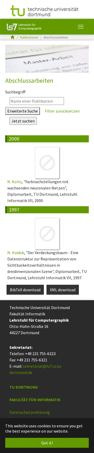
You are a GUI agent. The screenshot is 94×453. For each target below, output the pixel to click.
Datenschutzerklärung (29, 412)
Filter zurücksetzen (62, 111)
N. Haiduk (15, 252)
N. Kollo (14, 181)
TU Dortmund (23, 387)
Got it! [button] (47, 442)
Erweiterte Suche (22, 111)
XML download (62, 289)
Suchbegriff (15, 91)
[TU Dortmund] (44, 10)
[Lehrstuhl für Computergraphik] (23, 27)
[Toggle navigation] (81, 26)
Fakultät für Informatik (35, 399)
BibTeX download (25, 289)
